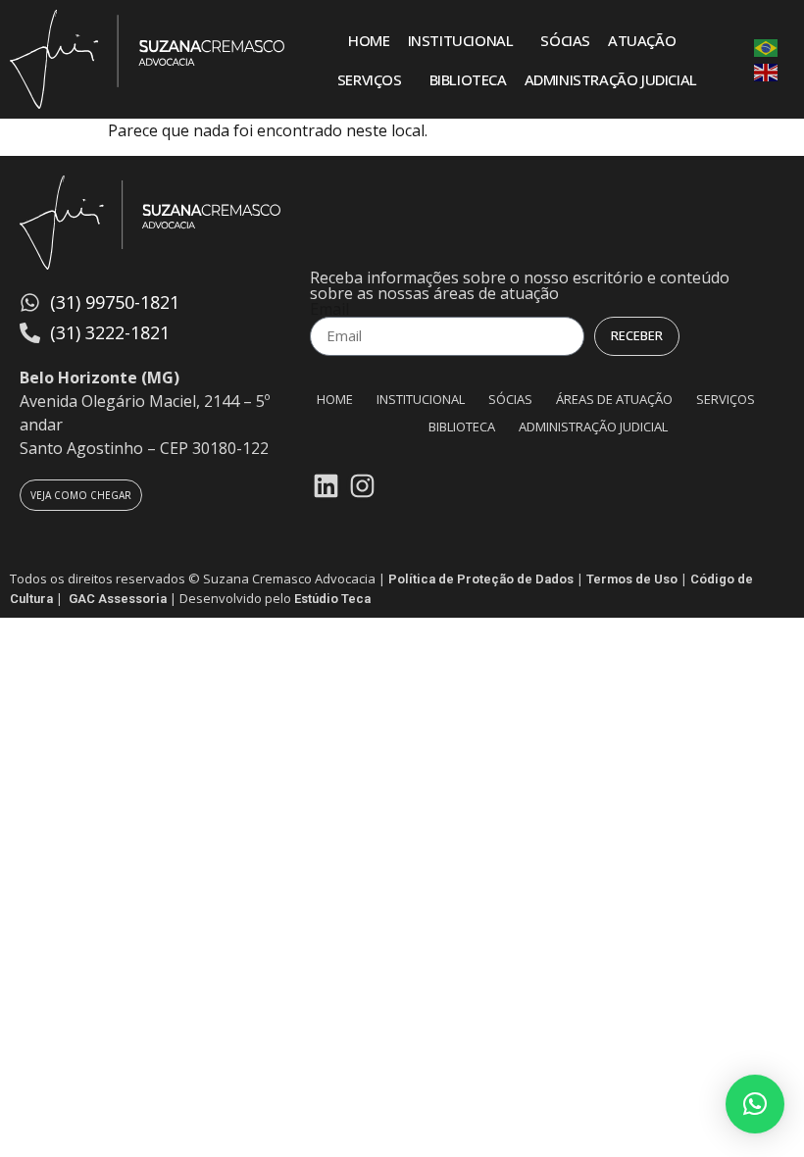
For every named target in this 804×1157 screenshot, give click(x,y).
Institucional (461, 40)
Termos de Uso (632, 579)
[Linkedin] (325, 485)
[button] (755, 1104)
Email (329, 309)
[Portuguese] (766, 47)
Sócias (565, 40)
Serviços (369, 79)
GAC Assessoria (118, 598)
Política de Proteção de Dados (481, 579)
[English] (766, 72)
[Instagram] (361, 485)
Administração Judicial (611, 79)
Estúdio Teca (332, 598)
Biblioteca (468, 79)
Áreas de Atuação (614, 399)
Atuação (642, 40)
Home (368, 40)
